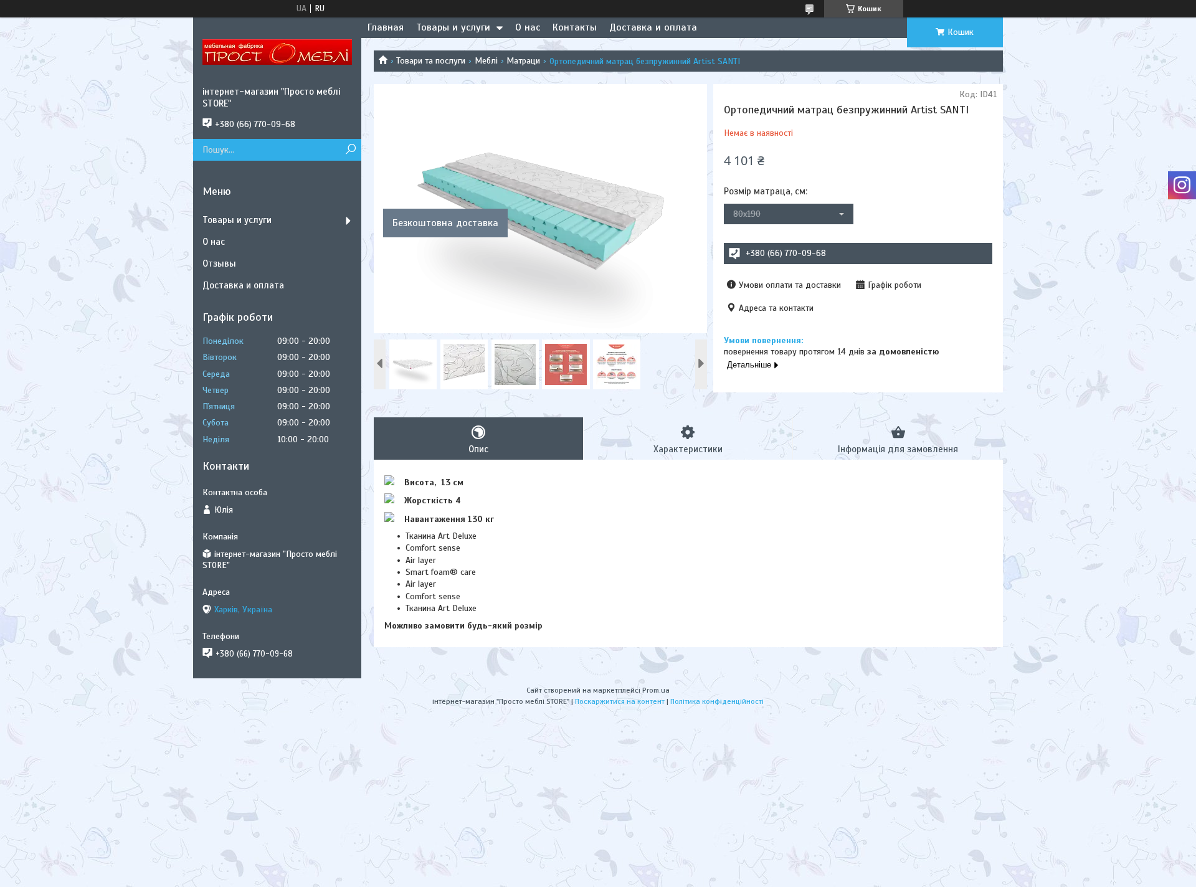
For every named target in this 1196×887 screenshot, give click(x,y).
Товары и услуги (453, 27)
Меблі (486, 60)
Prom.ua (656, 690)
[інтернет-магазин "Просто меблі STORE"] (277, 52)
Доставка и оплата (653, 27)
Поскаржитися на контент (620, 701)
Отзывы (219, 263)
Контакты (575, 27)
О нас (527, 27)
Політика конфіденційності (717, 701)
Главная (386, 27)
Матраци (523, 60)
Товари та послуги (430, 60)
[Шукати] (350, 150)
